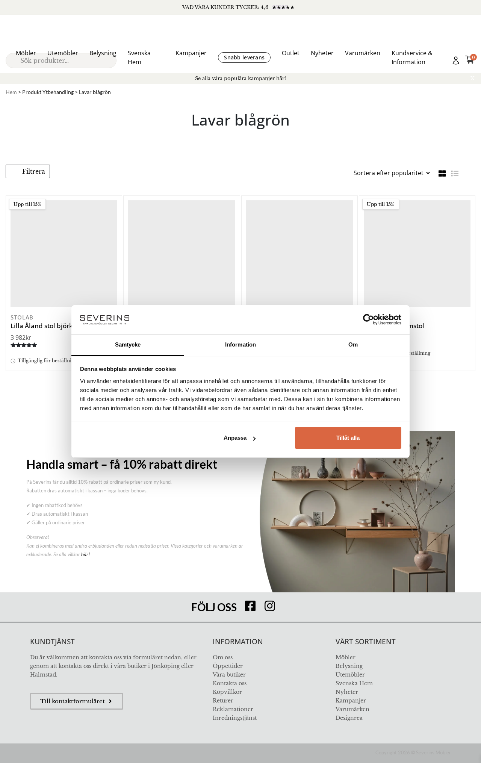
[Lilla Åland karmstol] (417, 253)
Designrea (349, 718)
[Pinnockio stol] (299, 253)
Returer (223, 700)
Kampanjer (191, 53)
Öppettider (228, 666)
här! (85, 554)
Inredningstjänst (235, 718)
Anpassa (235, 437)
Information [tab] (240, 344)
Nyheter (322, 53)
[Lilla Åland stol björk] (64, 253)
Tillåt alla (348, 437)
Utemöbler (62, 53)
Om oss (223, 657)
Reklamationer (233, 709)
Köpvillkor (227, 692)
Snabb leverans (244, 57)
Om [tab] (353, 344)
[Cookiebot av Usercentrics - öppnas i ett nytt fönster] (368, 319)
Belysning (102, 53)
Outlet (290, 53)
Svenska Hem (139, 57)
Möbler (26, 53)
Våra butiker (229, 674)
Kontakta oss (230, 683)
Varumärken (362, 53)
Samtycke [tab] (128, 344)
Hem (11, 92)
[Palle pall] (181, 253)
